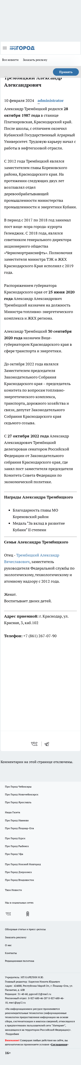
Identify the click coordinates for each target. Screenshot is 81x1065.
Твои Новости (13, 890)
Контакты (11, 953)
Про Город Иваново (17, 820)
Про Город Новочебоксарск (21, 794)
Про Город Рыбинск (17, 846)
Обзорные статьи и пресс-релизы (25, 929)
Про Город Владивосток (19, 880)
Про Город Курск (15, 838)
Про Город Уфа (14, 854)
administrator (51, 100)
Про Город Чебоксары (18, 786)
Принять (66, 72)
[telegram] (48, 744)
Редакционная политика (19, 960)
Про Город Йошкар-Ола (19, 828)
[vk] (34, 744)
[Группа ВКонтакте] (8, 913)
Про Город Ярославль (18, 802)
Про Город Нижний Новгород (23, 864)
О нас (8, 945)
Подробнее (12, 1034)
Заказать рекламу (35, 60)
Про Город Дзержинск (18, 872)
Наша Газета (12, 812)
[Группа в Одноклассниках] (27, 913)
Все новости (10, 60)
